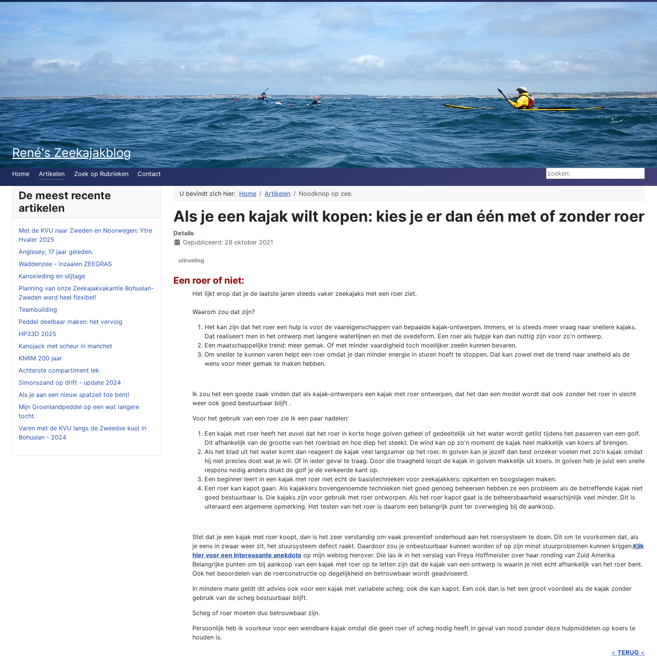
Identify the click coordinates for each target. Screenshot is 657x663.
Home (20, 174)
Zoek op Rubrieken (101, 174)
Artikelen (52, 174)
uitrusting (191, 260)
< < (628, 652)
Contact (149, 174)
